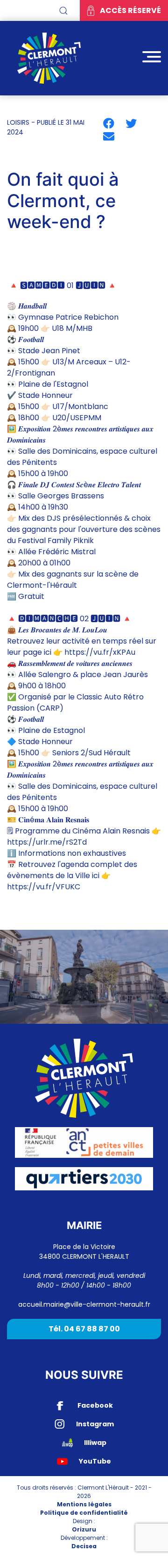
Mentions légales (84, 1504)
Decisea (84, 1546)
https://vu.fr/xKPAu (99, 652)
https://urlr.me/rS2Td (47, 842)
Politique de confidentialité (84, 1513)
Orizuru (84, 1529)
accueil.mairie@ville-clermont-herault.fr (84, 1304)
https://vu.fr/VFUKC (43, 886)
